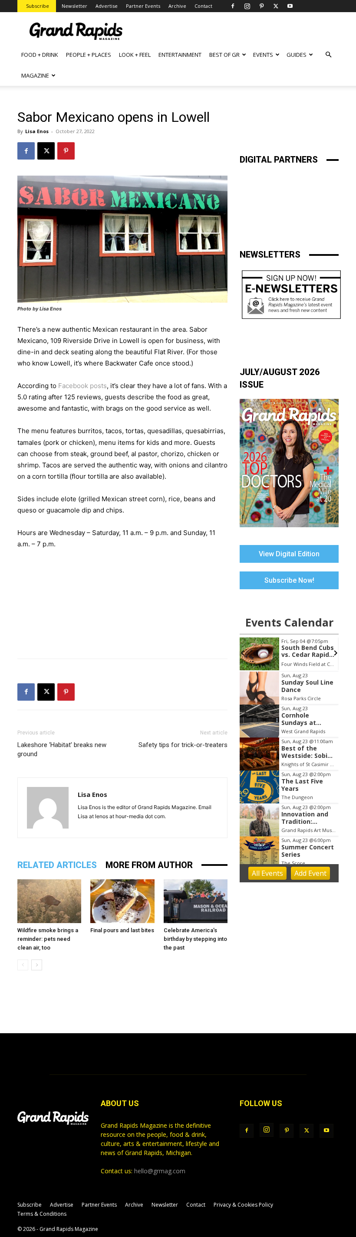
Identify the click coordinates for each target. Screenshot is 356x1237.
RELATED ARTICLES (57, 865)
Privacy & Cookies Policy (243, 1204)
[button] (328, 55)
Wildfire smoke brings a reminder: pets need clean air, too (47, 939)
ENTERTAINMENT (179, 55)
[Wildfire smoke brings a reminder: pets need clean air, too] (49, 901)
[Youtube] (290, 6)
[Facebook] (232, 6)
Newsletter (74, 6)
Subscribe (37, 6)
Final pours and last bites (122, 930)
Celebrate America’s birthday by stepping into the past (195, 939)
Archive (177, 6)
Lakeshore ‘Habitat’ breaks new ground (61, 749)
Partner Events (143, 6)
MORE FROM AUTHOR (149, 865)
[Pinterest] (261, 6)
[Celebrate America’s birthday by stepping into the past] (195, 901)
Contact (203, 6)
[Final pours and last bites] (122, 901)
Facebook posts (82, 386)
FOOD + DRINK (39, 55)
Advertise (107, 6)
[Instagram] (247, 6)
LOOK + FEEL (135, 55)
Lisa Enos (37, 131)
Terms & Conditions (41, 1213)
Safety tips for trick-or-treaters (182, 745)
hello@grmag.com (159, 1171)
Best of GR (224, 55)
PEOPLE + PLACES (88, 55)
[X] (275, 6)
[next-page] (36, 965)
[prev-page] (22, 965)
